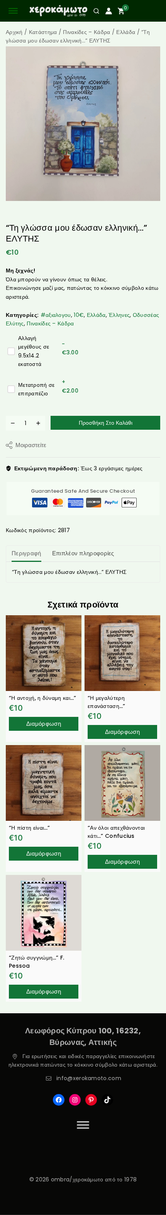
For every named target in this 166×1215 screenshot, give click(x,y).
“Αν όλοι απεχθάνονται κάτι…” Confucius (116, 832)
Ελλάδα (96, 315)
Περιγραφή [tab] (26, 553)
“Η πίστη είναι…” (29, 828)
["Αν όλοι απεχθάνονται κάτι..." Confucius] (122, 783)
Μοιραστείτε (30, 445)
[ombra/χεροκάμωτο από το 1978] (58, 11)
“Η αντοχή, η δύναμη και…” (42, 698)
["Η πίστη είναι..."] (43, 783)
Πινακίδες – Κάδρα (50, 323)
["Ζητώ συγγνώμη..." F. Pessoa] (43, 913)
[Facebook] (58, 1100)
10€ (79, 315)
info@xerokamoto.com (88, 1078)
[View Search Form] (93, 11)
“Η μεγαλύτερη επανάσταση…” (106, 702)
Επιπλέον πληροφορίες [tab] (83, 553)
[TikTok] (107, 1100)
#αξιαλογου (56, 315)
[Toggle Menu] (83, 1124)
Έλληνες (119, 315)
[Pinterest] (91, 1100)
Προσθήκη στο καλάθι (105, 423)
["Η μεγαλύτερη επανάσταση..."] (122, 653)
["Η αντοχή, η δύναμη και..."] (43, 653)
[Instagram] (75, 1100)
